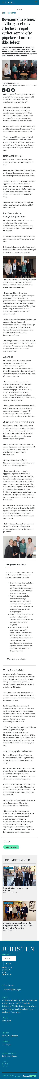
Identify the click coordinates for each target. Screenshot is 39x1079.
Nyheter (12, 13)
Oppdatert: (22, 85)
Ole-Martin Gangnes (10, 1035)
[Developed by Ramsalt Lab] (29, 1076)
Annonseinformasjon (12, 989)
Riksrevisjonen (11, 847)
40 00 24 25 (6, 1020)
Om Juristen (9, 985)
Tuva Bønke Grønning (10, 83)
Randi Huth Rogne (9, 1056)
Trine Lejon (6, 1044)
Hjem (4, 13)
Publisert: (5, 85)
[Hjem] (8, 2)
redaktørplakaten (22, 1009)
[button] (4, 90)
